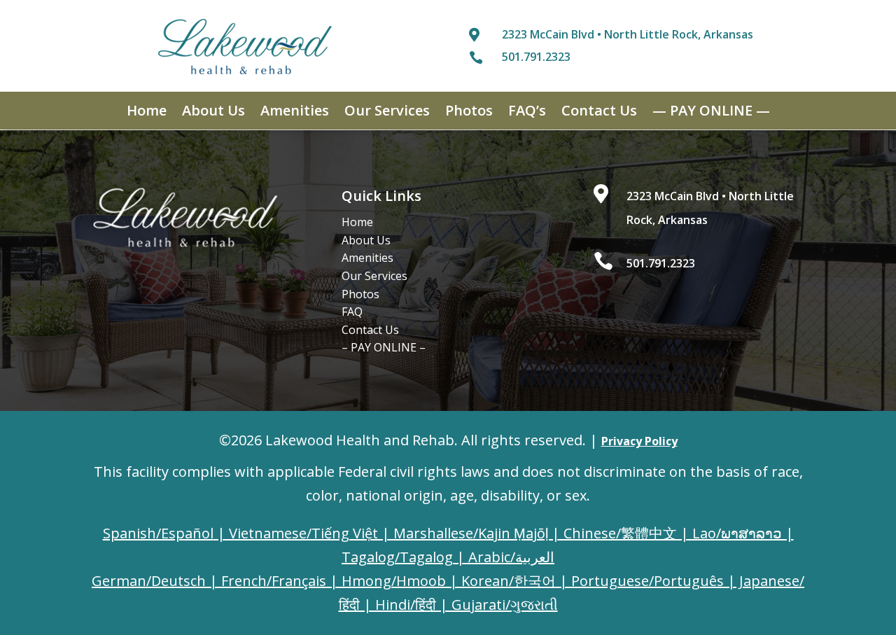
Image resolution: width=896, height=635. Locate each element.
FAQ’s (527, 113)
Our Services (387, 113)
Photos (469, 113)
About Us (213, 113)
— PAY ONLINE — (711, 113)
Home (147, 113)
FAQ (352, 311)
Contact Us (599, 113)
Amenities (294, 113)
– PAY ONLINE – (384, 347)
